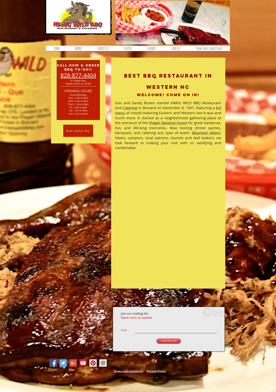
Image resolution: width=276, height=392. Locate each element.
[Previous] (121, 22)
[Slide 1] (171, 38)
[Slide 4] (166, 39)
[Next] (224, 22)
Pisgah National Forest (168, 122)
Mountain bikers (206, 132)
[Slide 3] (179, 38)
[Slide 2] (175, 38)
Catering (130, 107)
